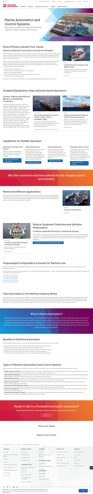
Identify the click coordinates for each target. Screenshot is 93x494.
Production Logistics (26, 474)
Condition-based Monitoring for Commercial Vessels (16, 223)
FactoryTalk (42, 476)
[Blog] (17, 487)
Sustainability (6, 473)
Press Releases (25, 454)
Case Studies (77, 454)
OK (83, 490)
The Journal (77, 460)
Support (53, 6)
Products (23, 6)
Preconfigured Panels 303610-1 (11, 275)
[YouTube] (13, 487)
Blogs (75, 457)
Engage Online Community (10, 464)
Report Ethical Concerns (63, 463)
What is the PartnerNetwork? (46, 466)
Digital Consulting (25, 481)
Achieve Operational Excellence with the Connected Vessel (76, 97)
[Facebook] (7, 487)
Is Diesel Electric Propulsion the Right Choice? (74, 46)
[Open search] (86, 6)
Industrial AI (24, 471)
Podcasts (76, 463)
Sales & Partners (62, 6)
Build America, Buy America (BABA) (10, 455)
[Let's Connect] (91, 467)
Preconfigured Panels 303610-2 (11, 282)
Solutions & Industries (41, 6)
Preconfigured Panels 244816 (10, 280)
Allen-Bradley (42, 473)
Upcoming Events (25, 460)
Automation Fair (25, 457)
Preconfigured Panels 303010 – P (11, 278)
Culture (5, 462)
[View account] (89, 6)
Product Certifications (68, 191)
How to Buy (59, 460)
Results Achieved (78, 452)
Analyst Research (78, 465)
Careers (5, 459)
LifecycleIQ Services (44, 479)
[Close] (90, 490)
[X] (10, 487)
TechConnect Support (62, 452)
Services (30, 6)
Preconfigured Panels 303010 (10, 277)
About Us (5, 452)
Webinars (41, 452)
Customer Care (60, 454)
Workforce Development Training (45, 455)
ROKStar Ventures (61, 465)
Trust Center (6, 475)
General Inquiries (61, 457)
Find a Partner (42, 463)
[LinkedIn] (4, 487)
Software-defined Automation (25, 478)
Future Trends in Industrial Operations (28, 468)
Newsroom (24, 452)
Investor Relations (8, 467)
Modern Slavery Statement (10, 470)
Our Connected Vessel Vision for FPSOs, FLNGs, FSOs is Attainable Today (46, 97)
